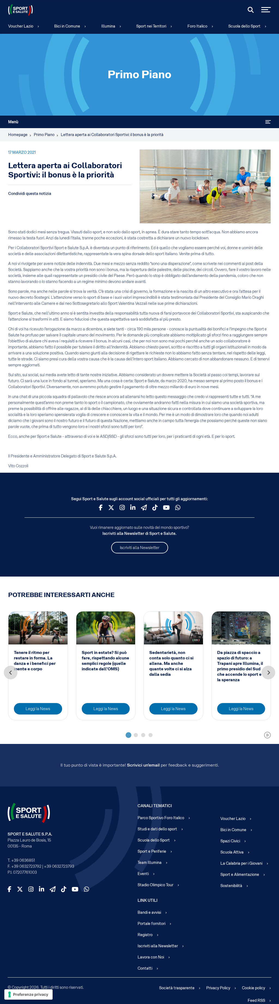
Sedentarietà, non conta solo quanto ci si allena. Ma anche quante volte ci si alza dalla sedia (171, 663)
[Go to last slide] (10, 672)
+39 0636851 (23, 860)
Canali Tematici (155, 805)
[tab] (128, 735)
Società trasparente (177, 987)
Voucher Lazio (20, 26)
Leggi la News (38, 708)
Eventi (143, 873)
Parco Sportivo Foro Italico (161, 817)
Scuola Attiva (232, 852)
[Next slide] (268, 672)
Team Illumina (150, 862)
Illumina (108, 26)
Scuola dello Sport (244, 26)
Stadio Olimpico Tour (155, 884)
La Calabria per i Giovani (241, 863)
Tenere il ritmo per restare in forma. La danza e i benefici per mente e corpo (35, 660)
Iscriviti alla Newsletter (139, 547)
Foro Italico (197, 26)
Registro (145, 934)
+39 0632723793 (59, 866)
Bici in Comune (67, 26)
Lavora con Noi (151, 957)
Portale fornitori (151, 923)
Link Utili (147, 900)
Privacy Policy (218, 987)
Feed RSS (256, 1000)
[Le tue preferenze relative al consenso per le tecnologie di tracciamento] (28, 994)
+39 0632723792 (26, 866)
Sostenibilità (231, 885)
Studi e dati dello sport (157, 829)
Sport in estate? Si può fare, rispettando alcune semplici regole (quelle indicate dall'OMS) (105, 660)
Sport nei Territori (151, 26)
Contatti (145, 968)
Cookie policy (253, 987)
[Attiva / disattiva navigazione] (268, 121)
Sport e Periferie (152, 851)
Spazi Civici (230, 841)
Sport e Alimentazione (239, 874)
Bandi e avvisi (149, 912)
